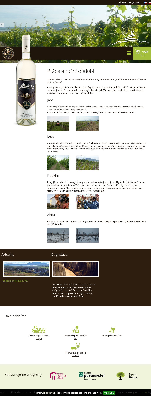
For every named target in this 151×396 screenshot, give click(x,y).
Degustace (59, 254)
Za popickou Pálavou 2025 (15, 280)
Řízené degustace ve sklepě (39, 337)
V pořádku (109, 393)
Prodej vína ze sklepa (112, 335)
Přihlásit (123, 2)
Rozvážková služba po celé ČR (75, 354)
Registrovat (134, 2)
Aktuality (7, 254)
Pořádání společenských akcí (75, 337)
